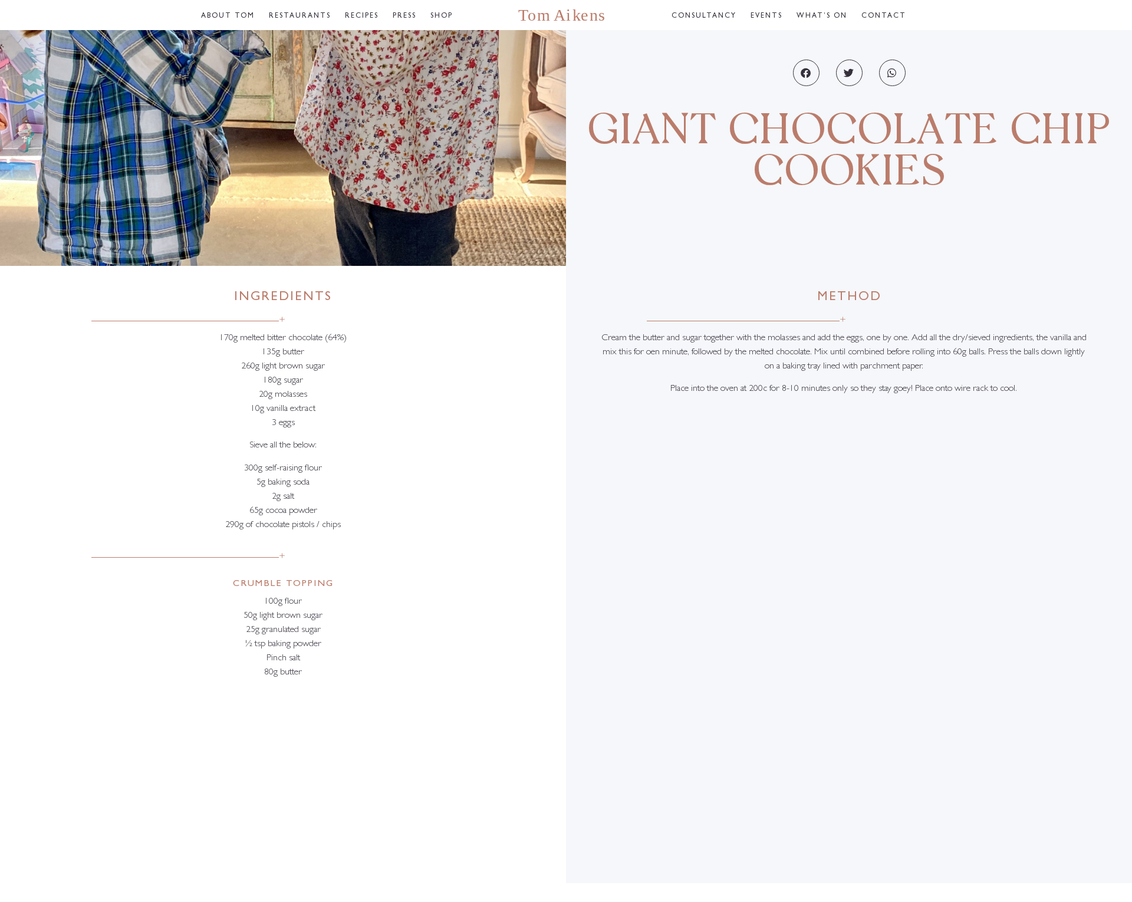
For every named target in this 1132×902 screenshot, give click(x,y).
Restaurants (300, 16)
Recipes (362, 16)
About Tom (228, 16)
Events (766, 16)
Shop (441, 16)
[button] (806, 73)
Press (404, 16)
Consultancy (704, 16)
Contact (883, 16)
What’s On (822, 16)
